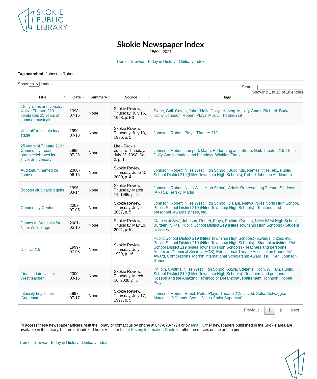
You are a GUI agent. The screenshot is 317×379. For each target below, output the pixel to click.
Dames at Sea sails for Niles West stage (40, 225)
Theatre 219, (274, 150)
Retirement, (252, 278)
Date (76, 97)
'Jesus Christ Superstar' (221, 298)
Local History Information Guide (147, 330)
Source (131, 97)
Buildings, (237, 170)
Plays (158, 283)
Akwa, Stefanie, (241, 269)
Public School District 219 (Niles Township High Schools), (222, 172)
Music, (214, 115)
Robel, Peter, (196, 293)
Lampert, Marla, (198, 150)
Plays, (201, 115)
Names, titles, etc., (263, 170)
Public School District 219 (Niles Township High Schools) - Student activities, (221, 243)
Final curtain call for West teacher (38, 276)
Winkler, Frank (227, 155)
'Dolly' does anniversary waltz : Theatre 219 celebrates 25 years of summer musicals (41, 113)
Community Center (37, 208)
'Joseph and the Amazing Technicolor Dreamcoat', (197, 278)
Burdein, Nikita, (167, 225)
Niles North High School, (277, 203)
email (195, 325)
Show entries (35, 84)
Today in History (161, 61)
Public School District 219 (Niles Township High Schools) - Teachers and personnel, (227, 245)
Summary (99, 97)
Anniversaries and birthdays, (189, 155)
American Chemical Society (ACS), (184, 252)
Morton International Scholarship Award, (227, 256)
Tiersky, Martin (181, 192)
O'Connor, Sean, (185, 298)
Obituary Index (191, 61)
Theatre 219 (231, 115)
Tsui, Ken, (272, 256)
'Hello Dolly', (210, 111)
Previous (252, 310)
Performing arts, (226, 150)
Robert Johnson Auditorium (268, 175)
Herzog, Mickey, (236, 111)
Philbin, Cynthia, (239, 221)
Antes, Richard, (264, 111)
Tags (227, 97)
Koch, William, (268, 269)
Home (122, 61)
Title (42, 97)
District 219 (30, 249)
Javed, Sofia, (254, 293)
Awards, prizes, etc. (190, 212)
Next (295, 310)
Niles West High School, (206, 170)
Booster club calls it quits (42, 190)
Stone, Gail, (164, 111)
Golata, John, (186, 111)
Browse (137, 61)
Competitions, (179, 256)
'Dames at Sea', (167, 221)
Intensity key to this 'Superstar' (37, 295)
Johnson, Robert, (180, 115)
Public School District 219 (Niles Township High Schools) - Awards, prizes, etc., (223, 238)
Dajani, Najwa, (241, 203)
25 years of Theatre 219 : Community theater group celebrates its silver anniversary (42, 153)
